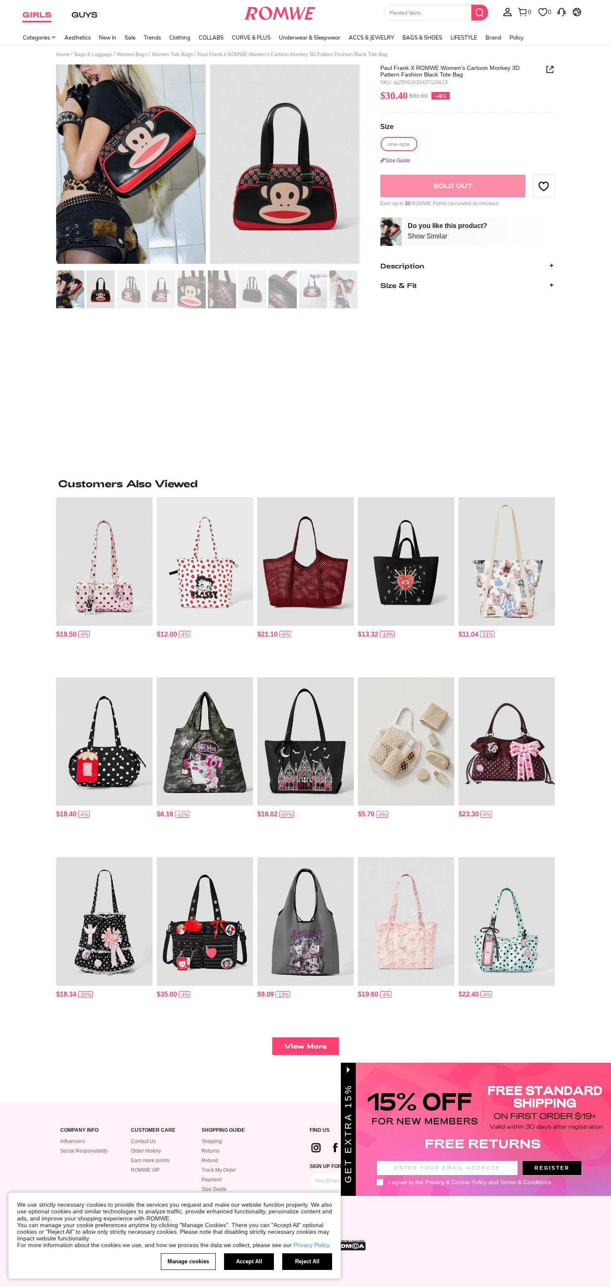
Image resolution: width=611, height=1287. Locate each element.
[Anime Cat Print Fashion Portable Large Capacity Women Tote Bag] (305, 921)
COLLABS (211, 37)
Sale (130, 37)
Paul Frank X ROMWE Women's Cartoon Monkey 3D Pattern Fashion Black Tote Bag (450, 71)
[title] (305, 483)
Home (63, 54)
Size (387, 126)
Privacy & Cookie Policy (456, 1182)
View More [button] (305, 1046)
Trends (152, 37)
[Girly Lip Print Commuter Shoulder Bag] (205, 561)
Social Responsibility (84, 1151)
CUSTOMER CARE (153, 1130)
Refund (210, 1160)
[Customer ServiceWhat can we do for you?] (562, 12)
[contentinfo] (66, 634)
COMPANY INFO (79, 1130)
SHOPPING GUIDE (223, 1130)
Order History (146, 1151)
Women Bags (132, 54)
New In (107, 37)
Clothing (179, 37)
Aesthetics (77, 37)
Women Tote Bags (172, 54)
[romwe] (279, 11)
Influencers (72, 1141)
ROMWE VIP (145, 1170)
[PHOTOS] (208, 165)
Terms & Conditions (525, 1182)
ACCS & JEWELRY (371, 37)
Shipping (212, 1141)
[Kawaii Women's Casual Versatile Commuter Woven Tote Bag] (305, 561)
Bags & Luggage (93, 54)
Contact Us (143, 1141)
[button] (543, 186)
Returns (210, 1151)
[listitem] (104, 584)
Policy (517, 37)
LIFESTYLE (464, 37)
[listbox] (507, 11)
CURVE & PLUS (251, 37)
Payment (212, 1180)
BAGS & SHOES (422, 37)
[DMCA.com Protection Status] (351, 1245)
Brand (493, 37)
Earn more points (150, 1160)
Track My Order (219, 1170)
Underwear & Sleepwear (309, 37)
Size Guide (214, 1189)
